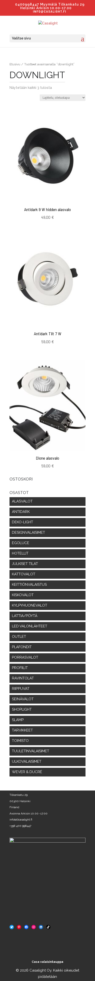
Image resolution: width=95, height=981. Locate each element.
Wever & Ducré (27, 772)
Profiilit (20, 668)
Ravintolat (23, 678)
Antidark (21, 512)
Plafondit (22, 647)
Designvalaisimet (28, 532)
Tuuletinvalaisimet (30, 751)
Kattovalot (23, 574)
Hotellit (20, 553)
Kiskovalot (23, 595)
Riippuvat (20, 688)
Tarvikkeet (22, 730)
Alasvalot (22, 501)
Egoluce (20, 543)
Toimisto (20, 740)
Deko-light (22, 522)
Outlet (19, 636)
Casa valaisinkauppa (47, 962)
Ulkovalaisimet (26, 761)
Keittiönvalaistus (29, 584)
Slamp (18, 720)
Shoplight (22, 709)
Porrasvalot (25, 657)
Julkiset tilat (25, 564)
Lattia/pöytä (24, 616)
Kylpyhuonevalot (29, 605)
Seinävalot (23, 699)
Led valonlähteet (29, 626)
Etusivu (15, 64)
